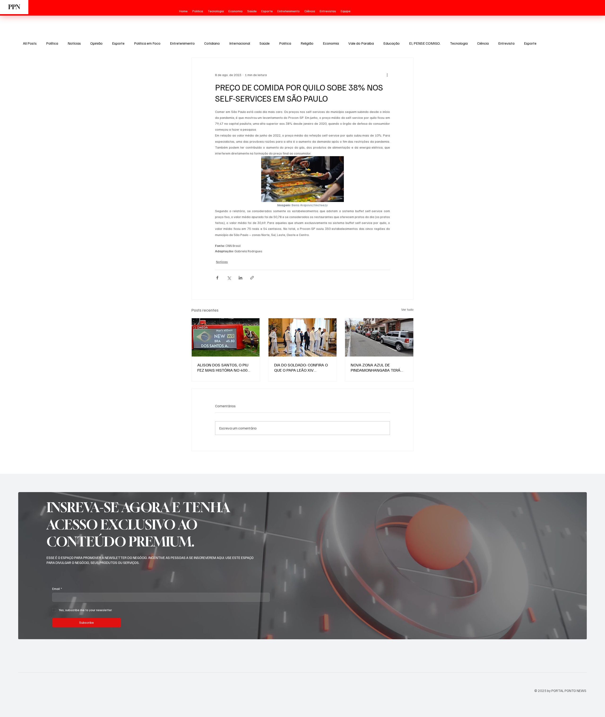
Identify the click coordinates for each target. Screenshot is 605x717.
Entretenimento (182, 43)
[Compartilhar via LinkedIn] (240, 277)
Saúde (264, 43)
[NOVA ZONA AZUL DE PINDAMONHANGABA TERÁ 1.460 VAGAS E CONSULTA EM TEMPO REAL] (379, 337)
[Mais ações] (387, 74)
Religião (307, 43)
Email (57, 589)
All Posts (30, 43)
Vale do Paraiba (361, 43)
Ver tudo (407, 309)
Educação (391, 43)
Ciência (483, 43)
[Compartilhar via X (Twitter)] (229, 277)
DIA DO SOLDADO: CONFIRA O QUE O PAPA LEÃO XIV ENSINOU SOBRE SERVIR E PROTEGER (301, 367)
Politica (285, 43)
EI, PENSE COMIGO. (425, 43)
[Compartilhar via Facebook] (217, 277)
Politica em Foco (147, 43)
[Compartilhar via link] (252, 277)
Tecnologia (459, 43)
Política (52, 43)
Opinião (96, 43)
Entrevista (506, 43)
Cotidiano (212, 43)
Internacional (239, 43)
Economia (331, 43)
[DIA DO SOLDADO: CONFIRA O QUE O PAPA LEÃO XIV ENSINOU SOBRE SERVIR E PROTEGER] (302, 337)
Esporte (118, 43)
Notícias (74, 43)
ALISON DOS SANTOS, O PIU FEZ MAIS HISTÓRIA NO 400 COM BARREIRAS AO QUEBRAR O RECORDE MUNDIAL (224, 367)
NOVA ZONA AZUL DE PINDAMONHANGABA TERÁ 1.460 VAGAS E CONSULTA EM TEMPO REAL (378, 367)
